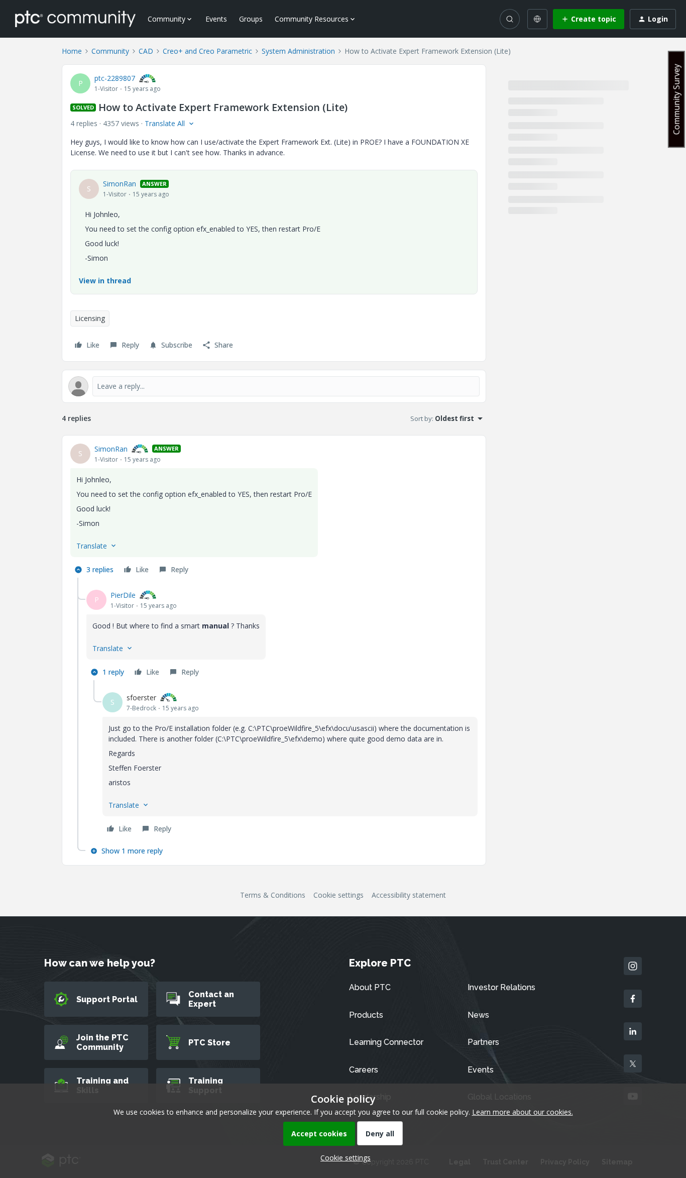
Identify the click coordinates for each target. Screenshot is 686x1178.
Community (110, 51)
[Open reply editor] (274, 386)
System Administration (298, 51)
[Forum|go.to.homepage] (75, 19)
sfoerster (141, 697)
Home (72, 51)
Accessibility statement (409, 895)
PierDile (123, 595)
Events (216, 19)
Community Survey (676, 99)
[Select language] (537, 19)
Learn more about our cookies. (522, 1112)
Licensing (90, 318)
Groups (251, 19)
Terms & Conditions (272, 895)
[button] (588, 19)
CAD (146, 51)
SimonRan (119, 183)
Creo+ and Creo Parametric (207, 51)
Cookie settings (338, 895)
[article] (274, 511)
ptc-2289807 (114, 78)
